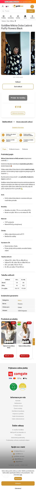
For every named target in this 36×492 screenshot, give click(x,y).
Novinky (18, 18)
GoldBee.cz (19, 453)
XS (5, 341)
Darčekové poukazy (18, 411)
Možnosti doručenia (18, 113)
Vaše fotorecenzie (18, 416)
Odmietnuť (18, 488)
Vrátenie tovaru (18, 406)
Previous (2, 341)
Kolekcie (32, 18)
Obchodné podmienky (18, 437)
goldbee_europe (19, 456)
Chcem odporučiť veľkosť (24, 121)
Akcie (25, 18)
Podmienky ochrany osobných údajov (18, 440)
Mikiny (20, 300)
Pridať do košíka (18, 98)
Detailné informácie (18, 127)
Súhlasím (18, 483)
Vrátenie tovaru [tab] (14, 149)
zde (21, 474)
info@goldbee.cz (19, 451)
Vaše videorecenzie (18, 419)
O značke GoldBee (18, 429)
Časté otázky (18, 408)
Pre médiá (18, 435)
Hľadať (31, 11)
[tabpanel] (8, 340)
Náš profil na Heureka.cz (18, 432)
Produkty (3, 18)
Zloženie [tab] (25, 149)
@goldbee (19, 461)
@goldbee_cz (19, 459)
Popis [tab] (4, 149)
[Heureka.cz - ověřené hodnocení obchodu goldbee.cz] (22, 386)
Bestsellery (11, 18)
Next (34, 341)
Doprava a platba (18, 413)
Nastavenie (18, 478)
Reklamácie (18, 403)
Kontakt (18, 400)
